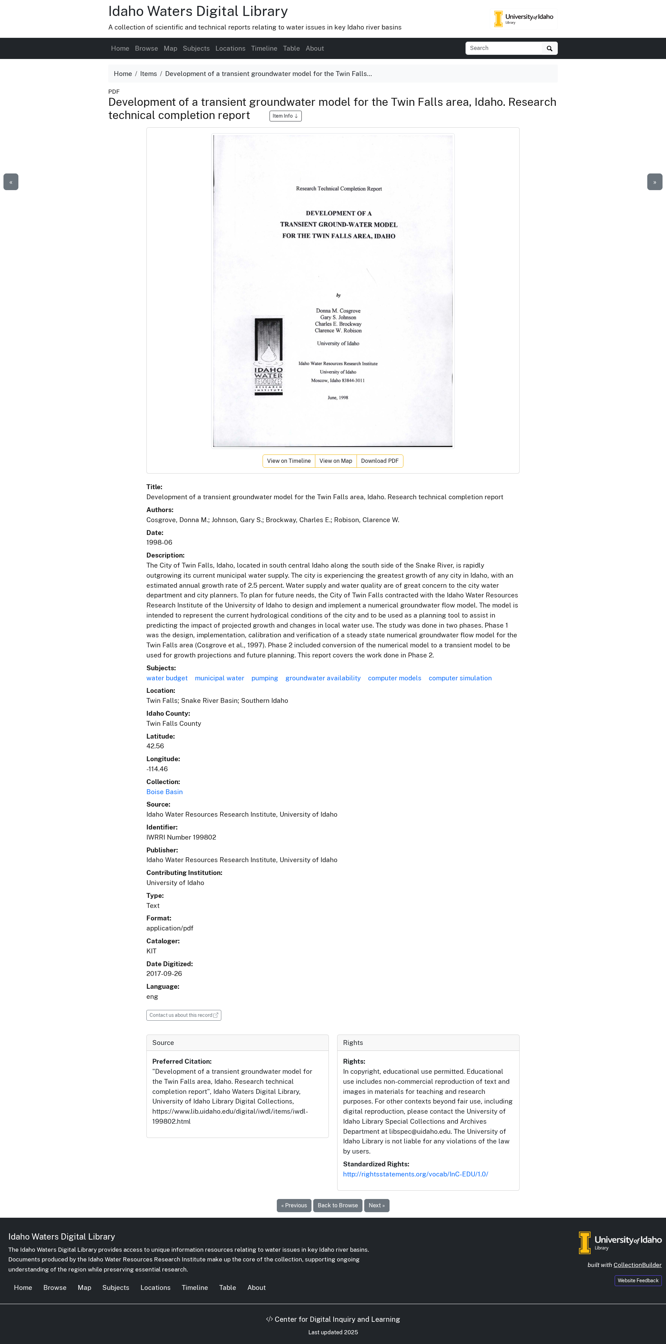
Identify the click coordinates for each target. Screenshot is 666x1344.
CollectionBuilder (638, 1264)
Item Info (283, 116)
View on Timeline (289, 461)
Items (148, 73)
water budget (167, 678)
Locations (230, 48)
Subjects (196, 48)
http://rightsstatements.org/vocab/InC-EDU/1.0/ (415, 1174)
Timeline (264, 48)
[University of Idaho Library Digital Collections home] (620, 1242)
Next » (377, 1205)
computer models (394, 678)
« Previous (294, 1205)
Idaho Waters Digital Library (198, 11)
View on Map (335, 461)
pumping (264, 678)
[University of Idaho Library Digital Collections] (524, 18)
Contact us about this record (185, 1015)
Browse (146, 48)
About (315, 48)
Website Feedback (638, 1280)
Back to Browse (338, 1205)
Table (291, 48)
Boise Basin (164, 792)
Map (170, 48)
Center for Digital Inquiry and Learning (336, 1319)
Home (120, 48)
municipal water (219, 678)
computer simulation (460, 678)
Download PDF (380, 461)
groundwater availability (323, 678)
